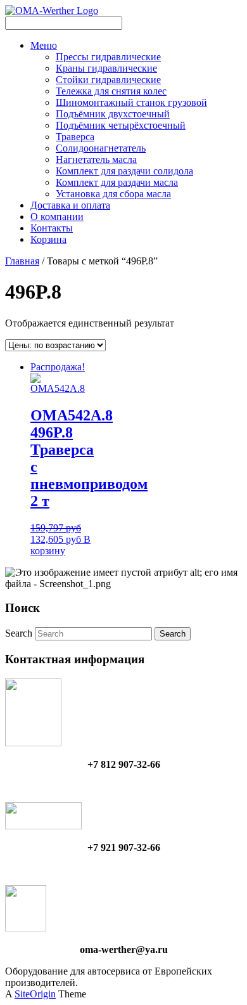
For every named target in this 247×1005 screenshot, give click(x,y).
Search (18, 633)
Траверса (75, 136)
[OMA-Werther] (51, 10)
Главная (22, 261)
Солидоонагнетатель (101, 148)
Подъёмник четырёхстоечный (121, 125)
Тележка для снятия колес (111, 91)
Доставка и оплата (70, 205)
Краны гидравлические (106, 68)
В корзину (60, 545)
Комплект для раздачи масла (117, 182)
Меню (43, 45)
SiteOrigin (35, 994)
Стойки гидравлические (108, 79)
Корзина (48, 239)
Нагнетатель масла (96, 159)
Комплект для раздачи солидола (124, 170)
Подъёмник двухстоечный (113, 113)
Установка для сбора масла (113, 193)
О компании (57, 216)
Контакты (51, 228)
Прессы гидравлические (108, 56)
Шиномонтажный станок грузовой (131, 102)
